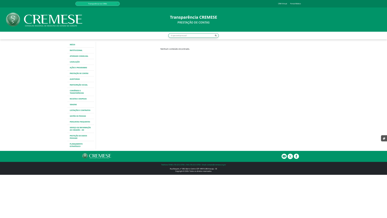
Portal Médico (295, 4)
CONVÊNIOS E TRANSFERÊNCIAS (77, 92)
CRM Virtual (282, 4)
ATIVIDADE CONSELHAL (79, 56)
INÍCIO (72, 44)
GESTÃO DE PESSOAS (78, 116)
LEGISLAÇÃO (75, 62)
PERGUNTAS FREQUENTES (80, 122)
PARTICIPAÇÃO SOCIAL (79, 85)
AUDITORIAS (75, 79)
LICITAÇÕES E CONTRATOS (80, 110)
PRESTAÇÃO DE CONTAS (79, 73)
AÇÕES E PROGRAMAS (78, 68)
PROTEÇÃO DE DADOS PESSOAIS (78, 137)
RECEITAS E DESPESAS (78, 99)
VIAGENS (73, 104)
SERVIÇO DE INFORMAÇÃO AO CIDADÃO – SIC (80, 128)
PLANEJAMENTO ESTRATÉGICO (76, 145)
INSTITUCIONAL (76, 50)
